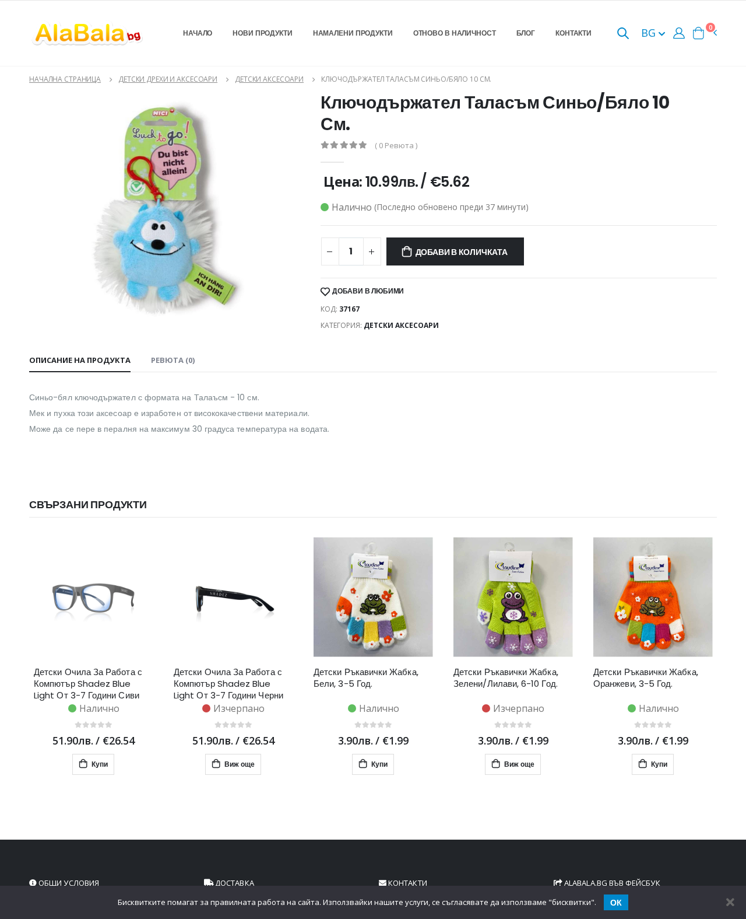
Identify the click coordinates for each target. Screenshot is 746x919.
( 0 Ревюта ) (396, 145)
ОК (616, 902)
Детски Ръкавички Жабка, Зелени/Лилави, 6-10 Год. (505, 678)
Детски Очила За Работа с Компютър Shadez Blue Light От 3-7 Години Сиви (88, 683)
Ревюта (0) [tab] (173, 360)
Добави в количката (462, 252)
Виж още (239, 764)
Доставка (233, 883)
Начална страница (65, 79)
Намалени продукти (353, 33)
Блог (526, 33)
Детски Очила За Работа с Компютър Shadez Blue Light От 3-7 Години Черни (228, 683)
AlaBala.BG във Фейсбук (611, 883)
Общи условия (68, 883)
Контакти (573, 33)
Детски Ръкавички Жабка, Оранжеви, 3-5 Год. (645, 678)
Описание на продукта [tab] (80, 360)
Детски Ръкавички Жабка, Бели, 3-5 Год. (366, 678)
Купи (99, 764)
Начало (197, 33)
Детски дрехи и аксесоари (167, 79)
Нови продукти (262, 33)
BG (650, 33)
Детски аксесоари (269, 79)
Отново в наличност (454, 33)
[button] (623, 34)
